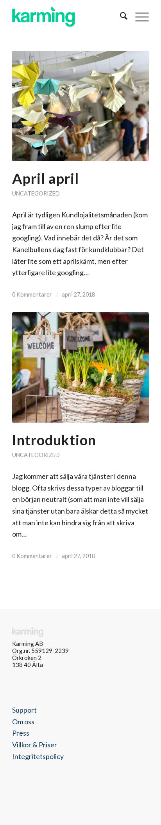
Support (24, 710)
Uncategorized (36, 193)
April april (45, 178)
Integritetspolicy (38, 756)
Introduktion (54, 439)
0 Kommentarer (32, 294)
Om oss (23, 721)
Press (20, 733)
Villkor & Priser (34, 744)
